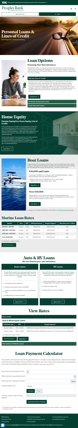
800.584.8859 (15, 425)
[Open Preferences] (3, 425)
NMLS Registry (5, 417)
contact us (32, 72)
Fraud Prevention (31, 421)
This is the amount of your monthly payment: (12, 396)
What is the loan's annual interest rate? (13, 376)
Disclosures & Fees (6, 419)
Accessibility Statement (58, 419)
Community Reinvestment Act (60, 417)
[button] (75, 9)
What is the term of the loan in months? (13, 381)
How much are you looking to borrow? (13, 371)
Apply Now (24, 339)
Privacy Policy (5, 421)
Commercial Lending (64, 210)
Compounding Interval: (8, 385)
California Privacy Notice (33, 417)
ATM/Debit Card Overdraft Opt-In (36, 419)
